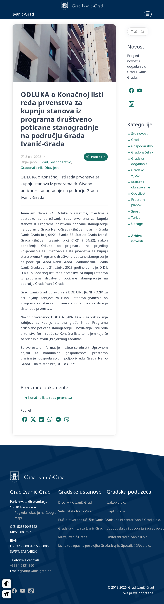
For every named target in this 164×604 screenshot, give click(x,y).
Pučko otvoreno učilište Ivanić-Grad (85, 520)
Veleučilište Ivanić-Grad (75, 511)
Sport (135, 211)
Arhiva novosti (137, 238)
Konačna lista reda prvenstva (50, 397)
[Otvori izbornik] (148, 14)
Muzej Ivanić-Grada (72, 537)
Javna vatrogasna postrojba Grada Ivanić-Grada (94, 545)
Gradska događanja (139, 161)
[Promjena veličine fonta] (6, 594)
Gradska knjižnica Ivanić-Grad (80, 528)
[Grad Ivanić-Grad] (37, 476)
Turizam (137, 217)
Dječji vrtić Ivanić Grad (75, 502)
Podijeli (96, 157)
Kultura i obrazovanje (139, 184)
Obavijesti (51, 167)
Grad (44, 162)
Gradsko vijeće (137, 173)
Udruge (137, 224)
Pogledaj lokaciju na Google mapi (35, 515)
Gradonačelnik (32, 167)
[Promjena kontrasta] (6, 583)
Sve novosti (139, 133)
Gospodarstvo (60, 162)
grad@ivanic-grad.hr (35, 571)
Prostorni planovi (138, 202)
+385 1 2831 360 (22, 565)
